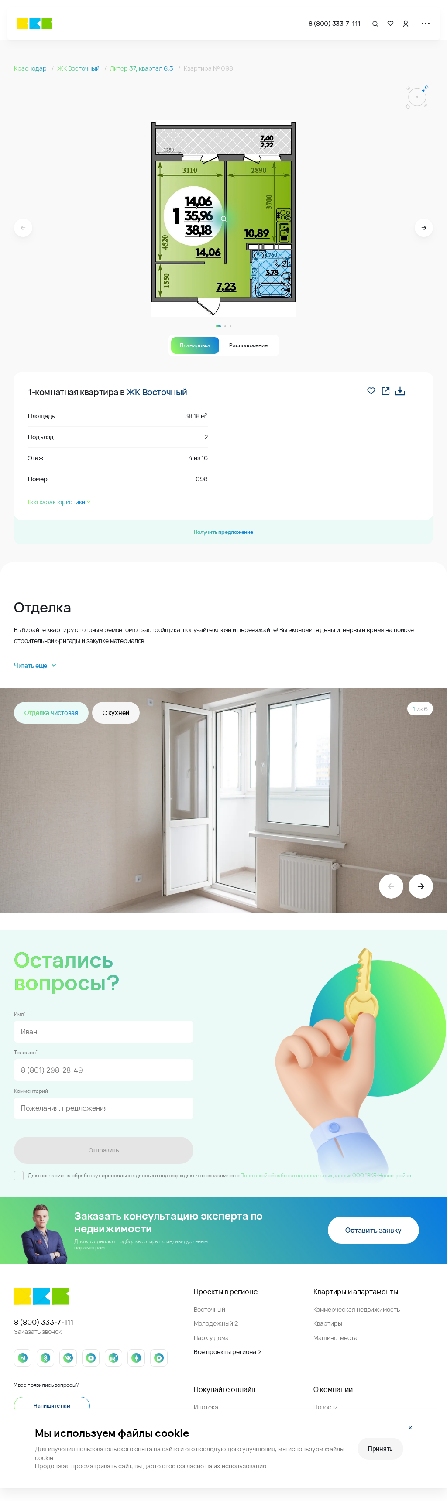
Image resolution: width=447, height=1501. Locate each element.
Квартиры (327, 1323)
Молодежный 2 (216, 1323)
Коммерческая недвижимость (356, 1309)
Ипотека (206, 1407)
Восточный (209, 1309)
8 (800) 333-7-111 (335, 23)
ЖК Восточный (79, 68)
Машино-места (335, 1337)
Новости (325, 1407)
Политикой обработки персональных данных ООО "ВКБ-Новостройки (326, 1175)
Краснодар (31, 68)
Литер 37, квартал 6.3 (142, 68)
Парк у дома (211, 1337)
